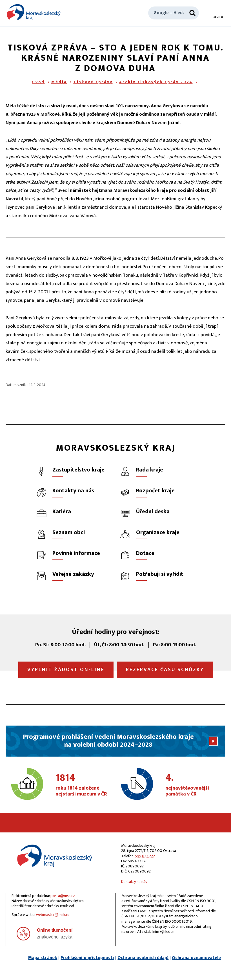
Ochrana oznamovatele (196, 958)
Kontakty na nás (134, 881)
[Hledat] (192, 12)
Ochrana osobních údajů (142, 958)
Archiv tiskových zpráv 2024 (156, 82)
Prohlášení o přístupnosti (87, 958)
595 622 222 (145, 856)
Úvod (38, 82)
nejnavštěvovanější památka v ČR (187, 785)
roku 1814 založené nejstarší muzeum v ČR (81, 785)
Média (59, 82)
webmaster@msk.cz (53, 914)
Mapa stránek (42, 958)
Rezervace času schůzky (165, 670)
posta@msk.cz (62, 896)
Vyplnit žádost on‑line (66, 670)
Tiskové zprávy (93, 82)
